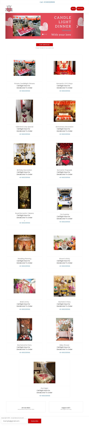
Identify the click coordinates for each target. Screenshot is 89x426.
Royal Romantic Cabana (24, 213)
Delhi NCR (80, 8)
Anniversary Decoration (64, 127)
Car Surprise (64, 214)
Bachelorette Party (24, 345)
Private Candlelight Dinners (24, 83)
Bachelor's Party (65, 302)
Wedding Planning (24, 259)
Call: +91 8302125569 (47, 2)
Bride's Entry (24, 302)
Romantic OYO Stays (65, 83)
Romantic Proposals (64, 170)
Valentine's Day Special (24, 127)
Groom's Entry (64, 259)
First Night (44, 388)
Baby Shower (64, 345)
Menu (73, 8)
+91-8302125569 (24, 91)
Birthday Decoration (24, 170)
